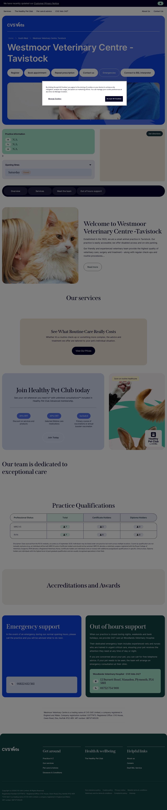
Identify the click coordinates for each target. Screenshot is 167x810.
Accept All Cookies (114, 99)
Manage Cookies (54, 99)
